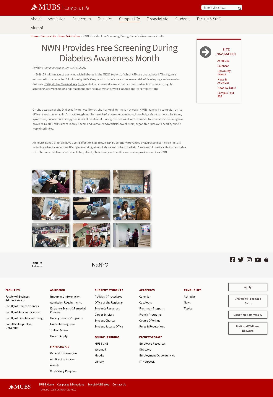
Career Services (104, 314)
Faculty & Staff (209, 18)
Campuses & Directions (70, 384)
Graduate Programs (62, 324)
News (187, 302)
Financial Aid (157, 18)
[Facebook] (232, 260)
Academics (81, 18)
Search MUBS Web (98, 384)
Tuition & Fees (59, 330)
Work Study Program (63, 371)
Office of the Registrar (109, 302)
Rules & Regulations (152, 326)
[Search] (238, 7)
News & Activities (69, 36)
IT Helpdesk (147, 361)
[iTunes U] (266, 260)
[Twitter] (241, 260)
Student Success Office (109, 326)
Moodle (99, 355)
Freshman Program (151, 308)
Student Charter (105, 320)
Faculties (105, 18)
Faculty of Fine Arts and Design (25, 318)
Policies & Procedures (108, 296)
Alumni (37, 27)
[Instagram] (249, 260)
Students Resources (107, 308)
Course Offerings (149, 320)
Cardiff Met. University (248, 315)
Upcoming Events (224, 72)
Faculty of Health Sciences (22, 306)
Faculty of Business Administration (18, 298)
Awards (54, 365)
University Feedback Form (248, 301)
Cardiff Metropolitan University (19, 326)
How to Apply (58, 336)
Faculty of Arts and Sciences (23, 312)
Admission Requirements (66, 302)
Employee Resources (152, 343)
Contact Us (119, 384)
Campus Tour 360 (225, 94)
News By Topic (226, 88)
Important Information (65, 296)
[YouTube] (258, 260)
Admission (57, 18)
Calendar (223, 66)
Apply (247, 287)
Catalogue (145, 302)
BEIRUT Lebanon (69, 265)
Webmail (100, 349)
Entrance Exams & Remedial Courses (68, 310)
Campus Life (76, 8)
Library (99, 361)
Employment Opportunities (157, 355)
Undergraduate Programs (66, 318)
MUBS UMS (101, 343)
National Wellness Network (247, 328)
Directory (145, 349)
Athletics (223, 60)
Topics (188, 308)
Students (182, 18)
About (36, 18)
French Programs (150, 314)
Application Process (63, 359)
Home (34, 36)
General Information (63, 353)
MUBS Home (46, 384)
